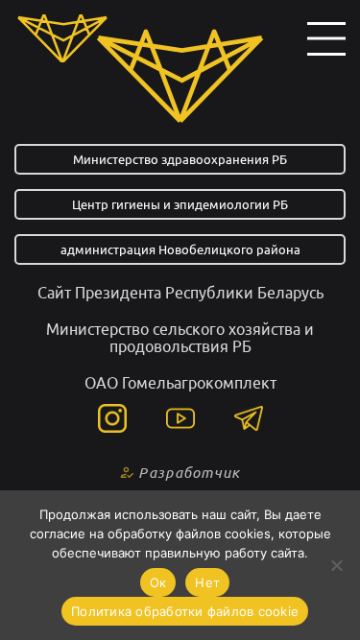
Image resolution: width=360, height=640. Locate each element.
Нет (207, 582)
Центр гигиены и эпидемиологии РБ (180, 204)
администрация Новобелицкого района (180, 249)
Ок (158, 582)
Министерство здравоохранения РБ (180, 159)
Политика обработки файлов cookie (185, 611)
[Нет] (336, 565)
